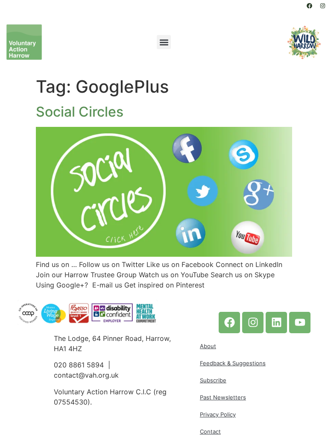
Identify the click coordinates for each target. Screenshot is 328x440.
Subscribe (213, 380)
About (208, 346)
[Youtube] (299, 322)
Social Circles (79, 111)
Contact (210, 431)
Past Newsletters (223, 397)
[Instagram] (322, 5)
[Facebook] (309, 5)
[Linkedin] (276, 322)
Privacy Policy (218, 414)
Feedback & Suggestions (233, 363)
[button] (164, 42)
